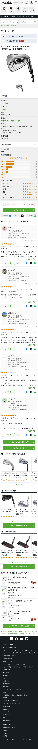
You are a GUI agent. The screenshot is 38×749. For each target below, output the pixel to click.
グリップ (18, 653)
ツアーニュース (8, 689)
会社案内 (5, 733)
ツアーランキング (19, 689)
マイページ (6, 712)
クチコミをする (19, 210)
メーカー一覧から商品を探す (9, 25)
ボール (6, 653)
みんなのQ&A (6, 681)
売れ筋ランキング (20, 664)
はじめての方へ (7, 706)
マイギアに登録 (10, 204)
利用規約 (5, 730)
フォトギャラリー (15, 700)
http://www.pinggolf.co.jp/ (10, 121)
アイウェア (32, 653)
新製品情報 (6, 672)
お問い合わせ (6, 720)
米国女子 (13, 695)
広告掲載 (5, 736)
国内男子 (19, 695)
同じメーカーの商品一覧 (19, 525)
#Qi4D (27, 17)
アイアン (20, 650)
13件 (25, 49)
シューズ (24, 653)
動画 (4, 678)
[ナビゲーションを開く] (36, 3)
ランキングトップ (9, 664)
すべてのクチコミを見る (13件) (19, 442)
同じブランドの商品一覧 (19, 566)
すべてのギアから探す (9, 644)
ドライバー (7, 650)
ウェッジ (27, 650)
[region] (19, 10)
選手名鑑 (6, 700)
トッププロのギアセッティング (12, 703)
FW (13, 650)
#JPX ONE (12, 17)
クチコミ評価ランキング (11, 667)
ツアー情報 (6, 686)
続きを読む (31, 259)
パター (33, 650)
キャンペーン (6, 714)
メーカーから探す (7, 658)
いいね (7, 263)
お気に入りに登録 (28, 204)
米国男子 (6, 695)
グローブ (14, 655)
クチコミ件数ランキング (26, 667)
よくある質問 (6, 709)
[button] (35, 485)
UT (16, 650)
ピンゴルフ (4, 103)
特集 (4, 717)
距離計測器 (7, 655)
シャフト (11, 653)
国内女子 (26, 695)
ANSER (3, 109)
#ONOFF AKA (20, 17)
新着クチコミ (6, 670)
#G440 (32, 17)
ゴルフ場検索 (6, 684)
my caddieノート (7, 675)
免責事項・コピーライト (9, 725)
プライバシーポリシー (9, 727)
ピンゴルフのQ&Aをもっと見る (19, 626)
